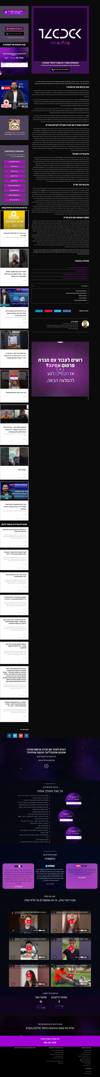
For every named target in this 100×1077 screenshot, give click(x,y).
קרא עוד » (24, 241)
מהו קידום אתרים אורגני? (81, 291)
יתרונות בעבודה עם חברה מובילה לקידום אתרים (76, 293)
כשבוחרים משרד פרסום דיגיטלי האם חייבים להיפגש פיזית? (74, 278)
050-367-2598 (50, 1043)
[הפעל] (60, 369)
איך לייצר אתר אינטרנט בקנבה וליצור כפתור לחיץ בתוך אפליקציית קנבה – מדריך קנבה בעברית (15, 313)
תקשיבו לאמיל (22, 470)
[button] (60, 268)
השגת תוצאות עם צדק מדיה (80, 300)
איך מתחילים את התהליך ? (81, 271)
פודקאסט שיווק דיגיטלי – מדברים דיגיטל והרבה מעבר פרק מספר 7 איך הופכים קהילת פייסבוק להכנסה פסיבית (15, 430)
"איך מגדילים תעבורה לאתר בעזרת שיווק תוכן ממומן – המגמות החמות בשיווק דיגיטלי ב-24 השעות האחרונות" (14, 621)
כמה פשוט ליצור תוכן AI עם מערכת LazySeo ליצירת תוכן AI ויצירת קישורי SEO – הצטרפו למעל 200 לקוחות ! (15, 356)
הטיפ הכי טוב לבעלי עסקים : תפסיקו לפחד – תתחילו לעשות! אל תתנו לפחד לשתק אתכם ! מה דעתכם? (15, 274)
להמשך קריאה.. (82, 877)
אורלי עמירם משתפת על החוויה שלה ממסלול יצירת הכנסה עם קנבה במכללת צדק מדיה (15, 507)
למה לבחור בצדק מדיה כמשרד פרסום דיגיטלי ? (77, 267)
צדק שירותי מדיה (82, 298)
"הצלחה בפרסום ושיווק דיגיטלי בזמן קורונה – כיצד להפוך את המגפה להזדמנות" (16, 646)
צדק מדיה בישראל (82, 295)
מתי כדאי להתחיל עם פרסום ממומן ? (16, 393)
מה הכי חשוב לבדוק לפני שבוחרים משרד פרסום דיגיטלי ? (75, 274)
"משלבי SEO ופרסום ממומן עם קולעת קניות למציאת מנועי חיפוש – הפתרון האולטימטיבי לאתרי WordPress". (15, 704)
